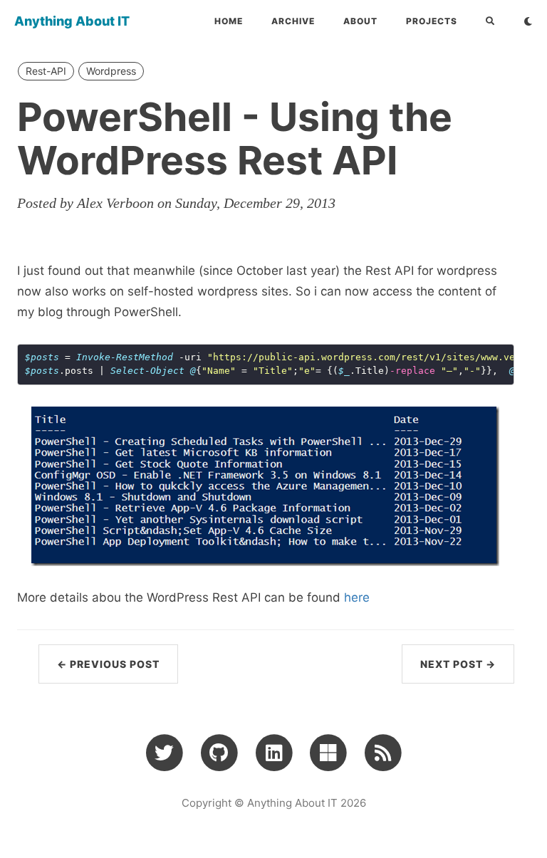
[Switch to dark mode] (528, 21)
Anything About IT (72, 21)
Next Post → (458, 664)
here (357, 597)
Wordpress (111, 71)
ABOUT (360, 21)
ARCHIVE (293, 21)
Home (228, 21)
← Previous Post (108, 664)
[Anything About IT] (383, 752)
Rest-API (46, 71)
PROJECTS (431, 21)
